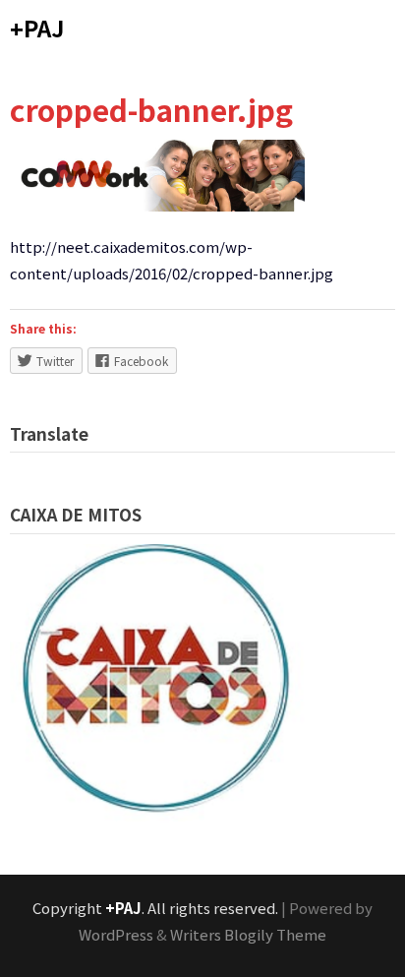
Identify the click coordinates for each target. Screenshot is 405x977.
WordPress (116, 934)
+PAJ (37, 27)
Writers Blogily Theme (248, 934)
